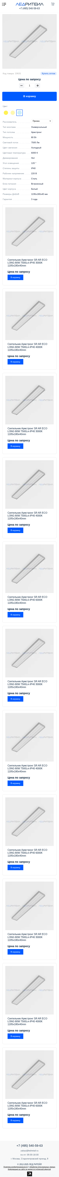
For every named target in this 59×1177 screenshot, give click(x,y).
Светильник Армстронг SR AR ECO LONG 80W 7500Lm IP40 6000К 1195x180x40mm (27, 600)
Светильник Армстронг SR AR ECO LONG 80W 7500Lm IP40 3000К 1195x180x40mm (27, 263)
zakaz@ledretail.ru (29, 1150)
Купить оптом (48, 73)
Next (29, 41)
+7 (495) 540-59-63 (29, 8)
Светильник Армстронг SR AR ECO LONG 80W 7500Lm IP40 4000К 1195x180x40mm (27, 347)
